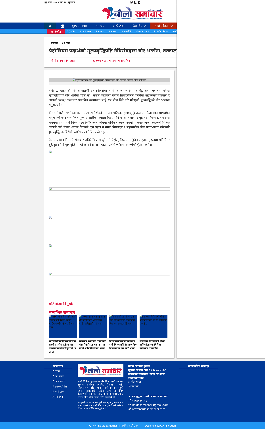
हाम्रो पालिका (162, 26)
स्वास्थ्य (114, 31)
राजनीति (127, 31)
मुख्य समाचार (79, 26)
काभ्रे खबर (119, 26)
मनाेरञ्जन (59, 396)
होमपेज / (55, 43)
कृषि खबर (59, 391)
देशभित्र (72, 31)
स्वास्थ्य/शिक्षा (61, 386)
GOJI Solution (168, 425)
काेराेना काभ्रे (143, 31)
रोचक (57, 371)
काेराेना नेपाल (162, 31)
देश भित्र (138, 26)
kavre (101, 31)
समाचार (100, 26)
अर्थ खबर (65, 43)
